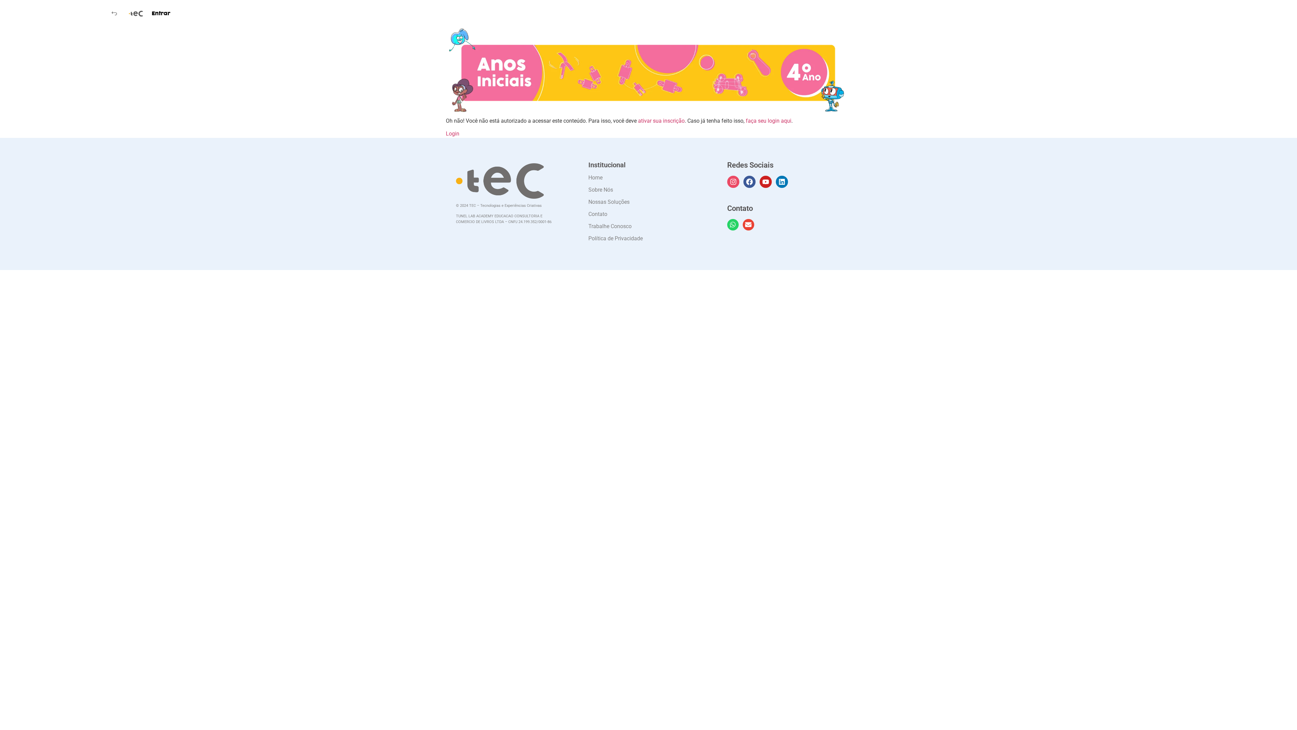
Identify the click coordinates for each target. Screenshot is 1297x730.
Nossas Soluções (609, 202)
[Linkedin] (782, 182)
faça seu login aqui (768, 121)
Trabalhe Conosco (610, 226)
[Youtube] (766, 182)
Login (452, 133)
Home (595, 177)
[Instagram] (733, 182)
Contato (597, 214)
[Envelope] (748, 224)
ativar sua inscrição (661, 121)
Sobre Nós (600, 190)
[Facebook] (749, 182)
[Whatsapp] (733, 224)
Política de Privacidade (615, 238)
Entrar (161, 13)
